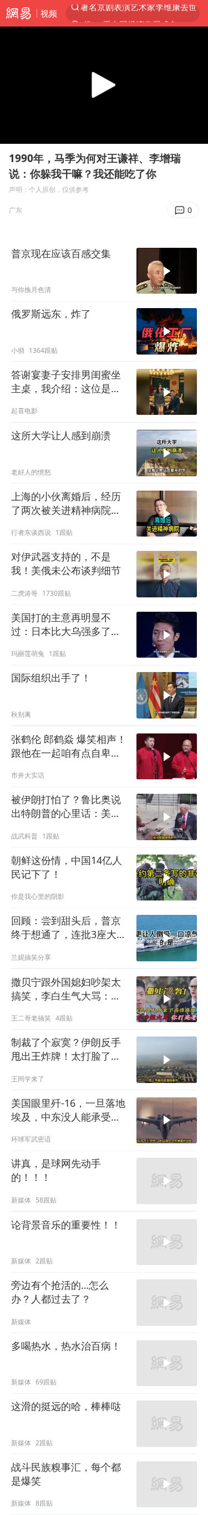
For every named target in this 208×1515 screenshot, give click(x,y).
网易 (18, 13)
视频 (48, 13)
